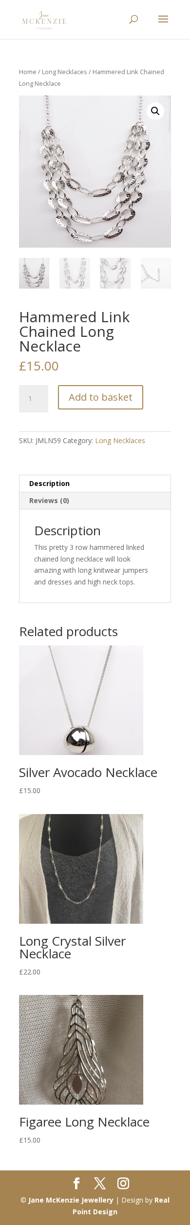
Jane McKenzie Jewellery (71, 1200)
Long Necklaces (64, 71)
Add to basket (101, 397)
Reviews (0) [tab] (49, 500)
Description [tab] (49, 483)
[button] (155, 111)
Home (28, 71)
